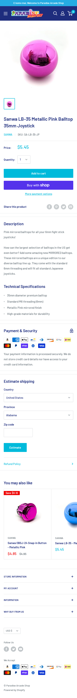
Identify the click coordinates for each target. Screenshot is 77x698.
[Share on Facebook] (49, 206)
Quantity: (9, 159)
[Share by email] (70, 206)
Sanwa (8, 134)
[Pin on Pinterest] (56, 206)
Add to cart (38, 173)
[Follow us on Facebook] (6, 649)
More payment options (38, 193)
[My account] (62, 13)
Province (9, 407)
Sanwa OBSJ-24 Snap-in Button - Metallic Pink (27, 545)
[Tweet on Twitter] (63, 206)
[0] (70, 13)
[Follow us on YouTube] (20, 649)
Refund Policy (12, 464)
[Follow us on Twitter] (13, 649)
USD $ (9, 630)
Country (8, 389)
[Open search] (55, 13)
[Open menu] (5, 13)
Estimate (15, 447)
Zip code (9, 424)
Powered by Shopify (14, 690)
